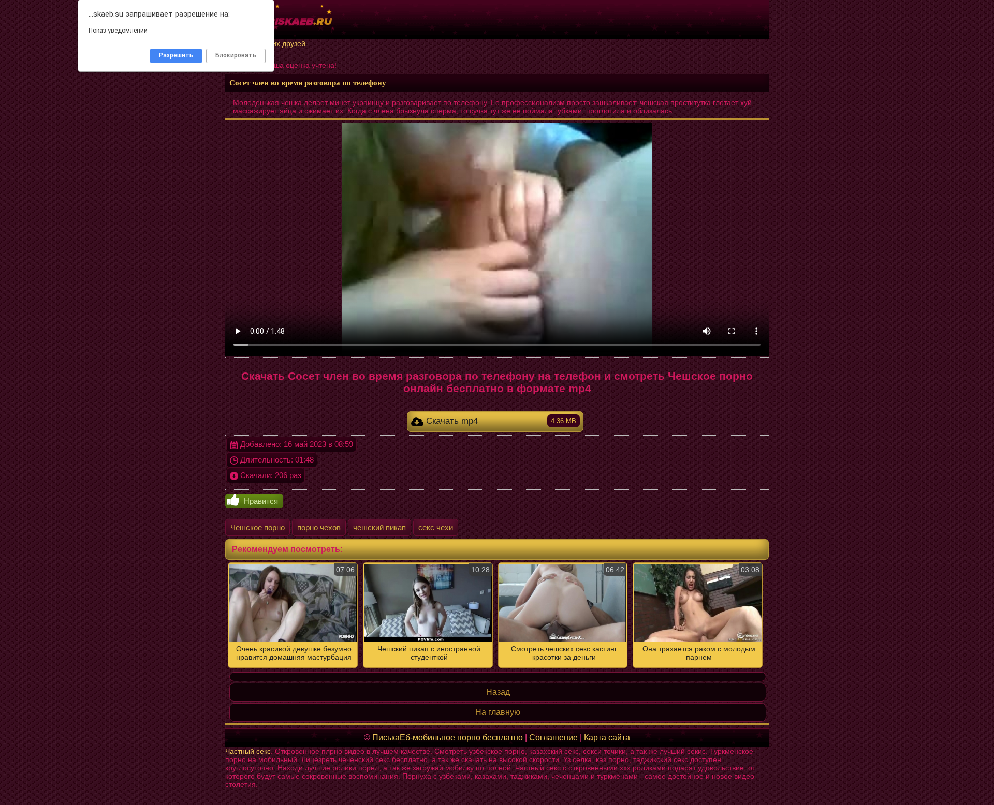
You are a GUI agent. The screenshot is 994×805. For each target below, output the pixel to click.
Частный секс (248, 751)
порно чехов (319, 527)
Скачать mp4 (500, 421)
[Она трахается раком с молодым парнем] (497, 615)
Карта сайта (607, 737)
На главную (497, 712)
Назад (498, 692)
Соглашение (553, 737)
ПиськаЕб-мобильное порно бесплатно (447, 737)
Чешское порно (257, 527)
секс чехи (435, 527)
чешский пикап (379, 527)
